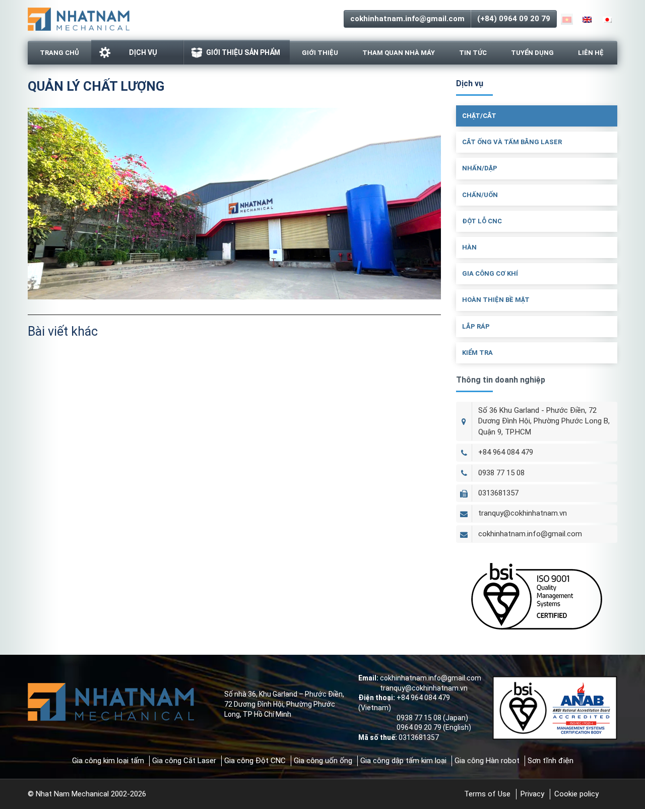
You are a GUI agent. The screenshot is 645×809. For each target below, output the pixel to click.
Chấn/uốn (480, 195)
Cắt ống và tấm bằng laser (512, 142)
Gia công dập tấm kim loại (403, 760)
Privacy (532, 793)
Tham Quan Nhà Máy (398, 52)
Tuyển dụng (532, 52)
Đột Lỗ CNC (482, 221)
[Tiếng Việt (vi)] (567, 19)
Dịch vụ (143, 52)
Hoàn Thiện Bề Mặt (496, 299)
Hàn (469, 247)
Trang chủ (59, 52)
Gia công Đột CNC (255, 760)
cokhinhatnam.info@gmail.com (407, 18)
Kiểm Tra (477, 352)
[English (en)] (587, 19)
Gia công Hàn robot (487, 760)
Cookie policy (576, 793)
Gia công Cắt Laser (184, 760)
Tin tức (473, 52)
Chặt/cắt (479, 115)
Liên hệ (591, 52)
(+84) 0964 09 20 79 (513, 18)
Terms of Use (487, 793)
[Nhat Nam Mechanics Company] (79, 18)
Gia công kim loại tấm (108, 760)
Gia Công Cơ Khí (490, 273)
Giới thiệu (320, 52)
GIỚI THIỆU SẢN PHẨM (243, 52)
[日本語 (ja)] (607, 19)
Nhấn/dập (479, 168)
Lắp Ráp (476, 326)
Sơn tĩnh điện (550, 760)
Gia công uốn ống (323, 760)
